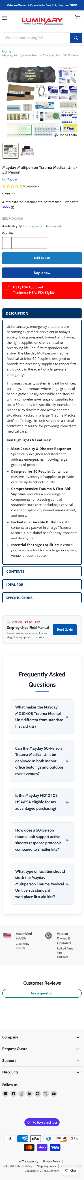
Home (6, 51)
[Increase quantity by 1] (42, 243)
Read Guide (65, 629)
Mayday (12, 179)
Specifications (19, 597)
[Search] (76, 38)
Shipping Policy (46, 1166)
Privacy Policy (51, 1161)
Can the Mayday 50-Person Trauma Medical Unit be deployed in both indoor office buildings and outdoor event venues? (42, 761)
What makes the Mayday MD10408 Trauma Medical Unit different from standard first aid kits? (42, 717)
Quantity (8, 233)
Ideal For (14, 584)
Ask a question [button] (42, 993)
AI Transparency (28, 1161)
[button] (10, 150)
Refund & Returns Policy (17, 1166)
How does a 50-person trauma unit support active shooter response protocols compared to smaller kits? (42, 840)
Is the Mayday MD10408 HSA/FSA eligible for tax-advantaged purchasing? (42, 801)
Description (17, 313)
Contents (15, 571)
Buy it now (42, 273)
